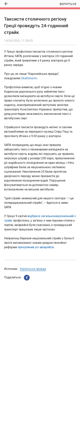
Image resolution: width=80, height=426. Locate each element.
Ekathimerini (29, 78)
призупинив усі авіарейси (36, 247)
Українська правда (33, 269)
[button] (27, 278)
